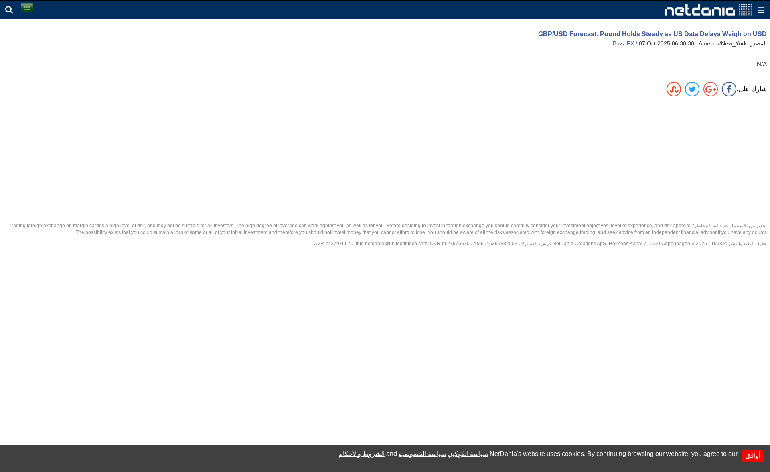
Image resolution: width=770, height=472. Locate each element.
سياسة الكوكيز (468, 453)
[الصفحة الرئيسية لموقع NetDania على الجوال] (708, 9)
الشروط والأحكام (362, 453)
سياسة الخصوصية (422, 453)
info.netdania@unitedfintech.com (392, 243)
